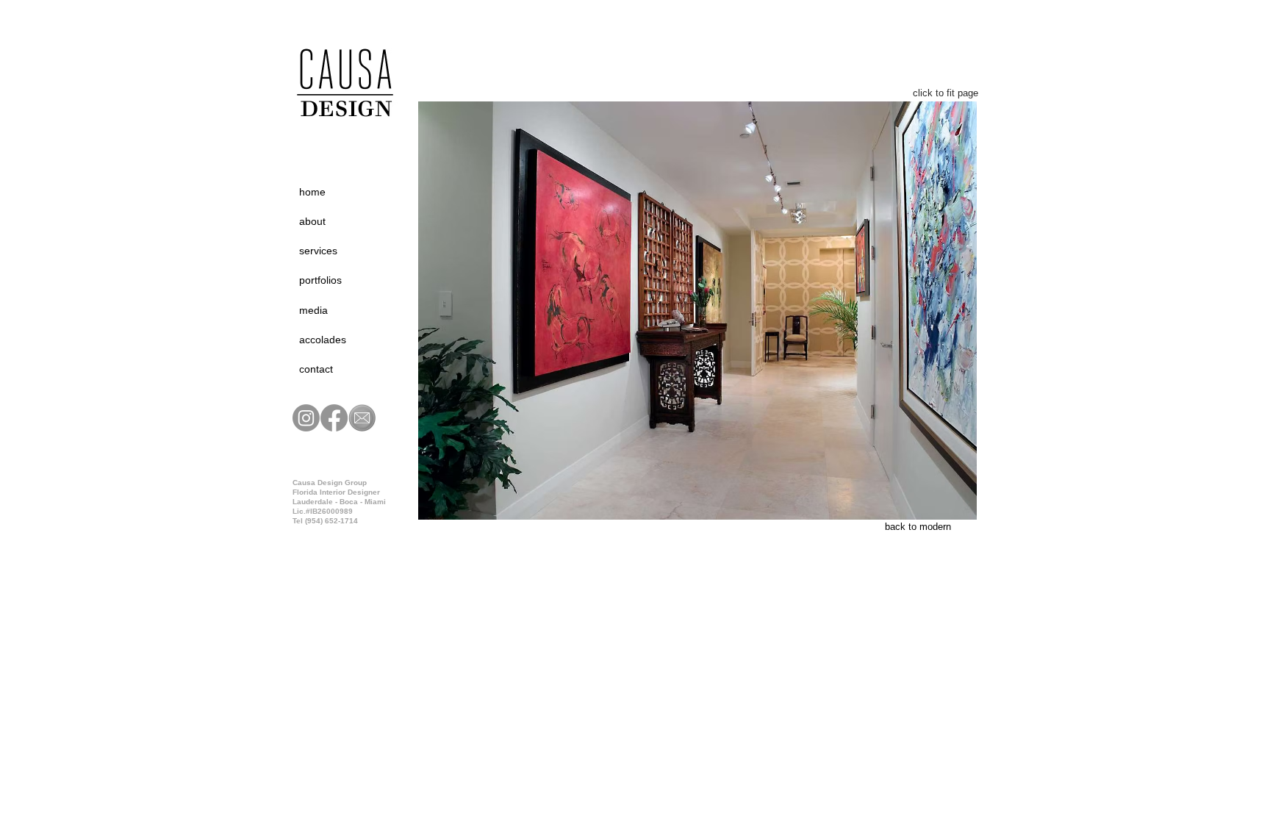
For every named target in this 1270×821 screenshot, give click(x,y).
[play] (940, 519)
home (312, 192)
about (312, 221)
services (318, 251)
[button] (697, 310)
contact (316, 369)
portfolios (320, 280)
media (313, 310)
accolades (322, 339)
